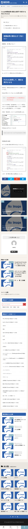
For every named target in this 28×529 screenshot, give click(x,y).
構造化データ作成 (6, 307)
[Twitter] (11, 179)
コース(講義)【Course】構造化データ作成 (11, 350)
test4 (4, 339)
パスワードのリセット (7, 373)
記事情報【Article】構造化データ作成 (10, 406)
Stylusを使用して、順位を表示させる (12, 28)
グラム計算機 (17, 429)
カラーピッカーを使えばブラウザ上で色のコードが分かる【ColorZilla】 (20, 274)
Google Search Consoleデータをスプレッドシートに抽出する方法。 (20, 263)
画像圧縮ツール (18, 455)
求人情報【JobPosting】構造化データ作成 (11, 399)
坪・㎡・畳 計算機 (20, 280)
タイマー (16, 438)
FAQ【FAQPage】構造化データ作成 (10, 318)
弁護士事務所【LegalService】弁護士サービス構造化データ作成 (13, 391)
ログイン (12, 294)
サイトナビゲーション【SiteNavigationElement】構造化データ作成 (14, 354)
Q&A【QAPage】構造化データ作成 (10, 332)
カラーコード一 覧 (5, 500)
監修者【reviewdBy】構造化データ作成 (10, 402)
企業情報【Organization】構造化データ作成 (11, 380)
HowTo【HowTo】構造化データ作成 (10, 322)
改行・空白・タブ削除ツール (21, 511)
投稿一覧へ (13, 251)
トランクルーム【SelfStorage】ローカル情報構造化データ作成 (14, 359)
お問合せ (4, 346)
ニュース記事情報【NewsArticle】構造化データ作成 (13, 363)
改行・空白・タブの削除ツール (9, 395)
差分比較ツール (4, 511)
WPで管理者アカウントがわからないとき (20, 420)
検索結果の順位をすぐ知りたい (11, 25)
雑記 (18, 307)
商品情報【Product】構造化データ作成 (10, 387)
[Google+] (17, 179)
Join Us (4, 325)
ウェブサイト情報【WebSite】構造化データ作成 (12, 343)
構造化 (15, 307)
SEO (11, 307)
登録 (3, 329)
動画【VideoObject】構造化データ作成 (10, 383)
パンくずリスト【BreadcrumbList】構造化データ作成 (13, 366)
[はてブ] (23, 179)
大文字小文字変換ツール (20, 445)
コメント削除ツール (19, 500)
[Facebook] (5, 179)
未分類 (8, 6)
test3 (4, 336)
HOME (3, 6)
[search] (24, 304)
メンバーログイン (6, 370)
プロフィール (5, 377)
